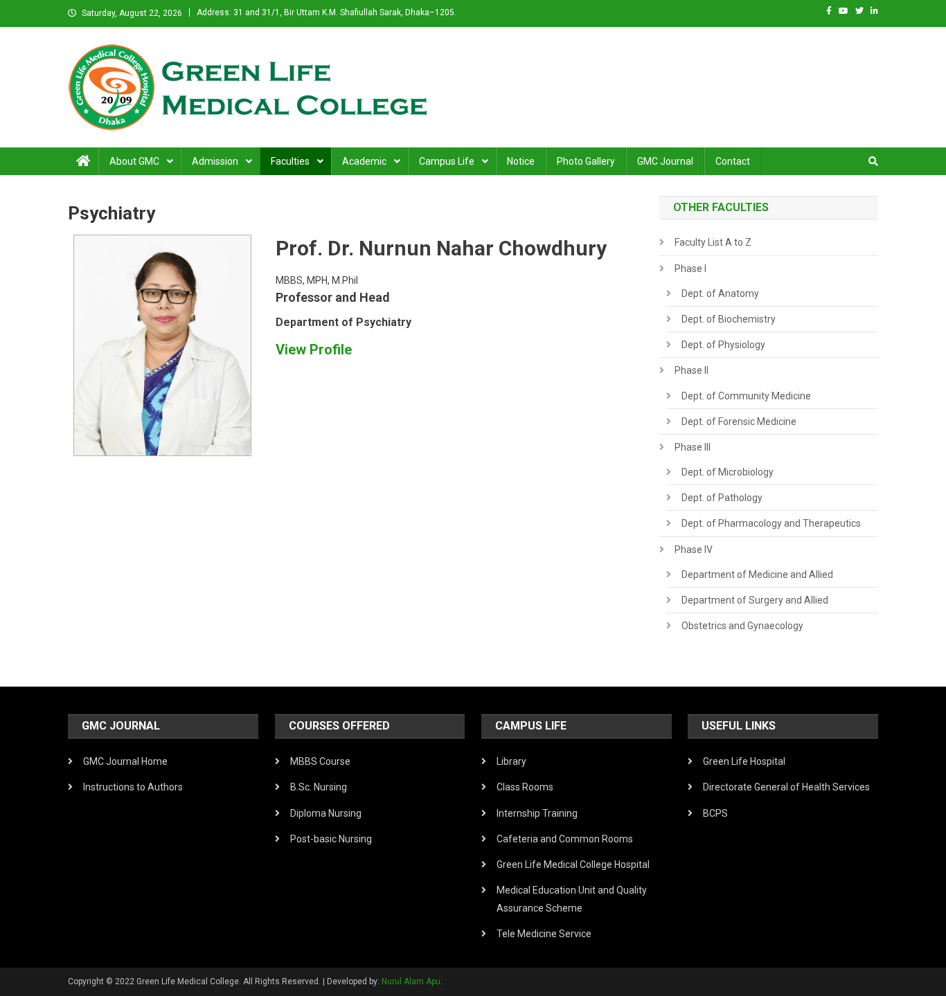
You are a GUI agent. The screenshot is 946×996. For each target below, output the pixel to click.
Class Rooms (525, 787)
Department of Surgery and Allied (754, 600)
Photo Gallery (586, 161)
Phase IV (694, 549)
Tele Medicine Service (544, 933)
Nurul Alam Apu (411, 981)
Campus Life (446, 161)
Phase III (693, 447)
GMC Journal (665, 161)
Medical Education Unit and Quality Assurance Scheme (572, 899)
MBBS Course (320, 761)
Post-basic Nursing (331, 838)
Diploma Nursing (326, 813)
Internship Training (537, 813)
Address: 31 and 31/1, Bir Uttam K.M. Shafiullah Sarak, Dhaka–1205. (326, 12)
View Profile (314, 349)
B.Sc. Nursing (318, 787)
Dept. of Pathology (721, 497)
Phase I (690, 268)
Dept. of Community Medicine (746, 395)
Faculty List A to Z (713, 242)
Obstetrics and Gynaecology (742, 625)
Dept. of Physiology (723, 344)
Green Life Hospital (744, 761)
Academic (364, 161)
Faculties (290, 161)
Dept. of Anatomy (720, 293)
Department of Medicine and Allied (757, 574)
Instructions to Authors (133, 787)
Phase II (691, 370)
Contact (732, 161)
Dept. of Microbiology (727, 472)
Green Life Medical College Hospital (573, 864)
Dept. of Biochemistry (728, 319)
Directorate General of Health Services (786, 787)
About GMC (134, 161)
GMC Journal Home (125, 761)
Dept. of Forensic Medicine (738, 421)
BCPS (715, 813)
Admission (215, 161)
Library (511, 761)
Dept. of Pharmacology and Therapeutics (771, 523)
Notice (521, 161)
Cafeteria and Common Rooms (565, 838)
